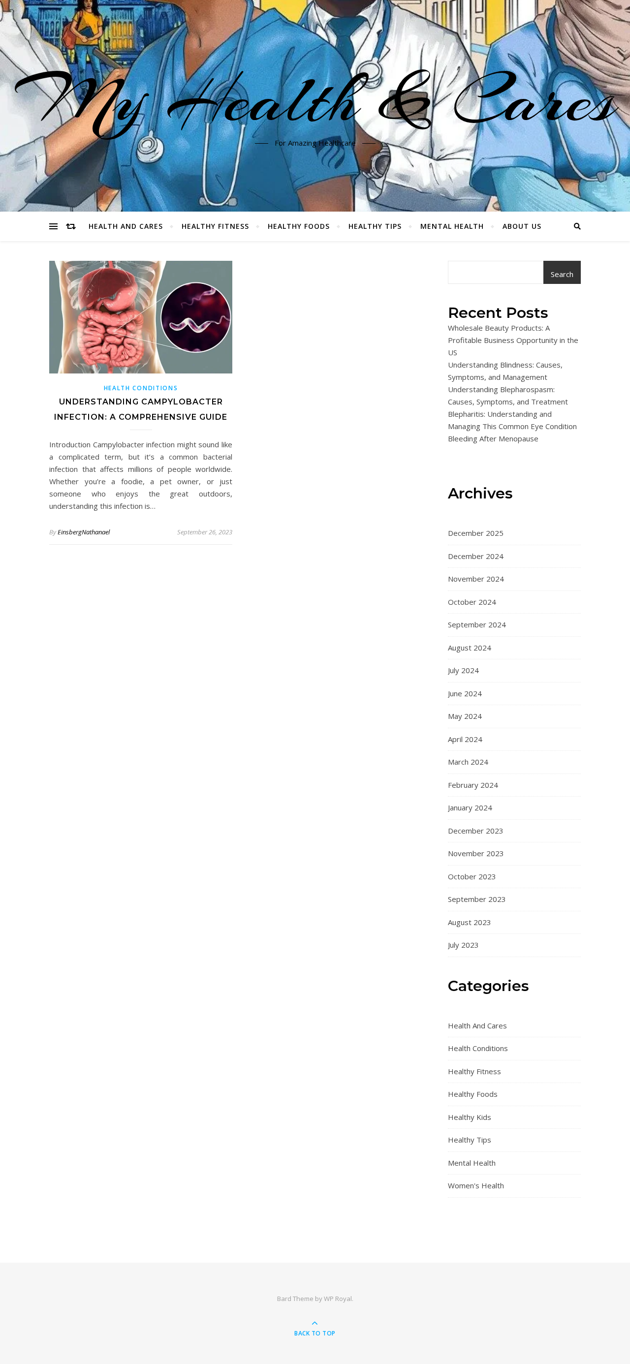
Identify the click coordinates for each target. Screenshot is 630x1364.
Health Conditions (141, 388)
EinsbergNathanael (84, 531)
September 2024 (477, 624)
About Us (522, 226)
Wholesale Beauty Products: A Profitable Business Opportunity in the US (513, 340)
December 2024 (476, 556)
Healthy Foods (299, 226)
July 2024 (463, 670)
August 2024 (469, 647)
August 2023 (469, 922)
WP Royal (338, 1298)
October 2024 (472, 602)
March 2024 (468, 762)
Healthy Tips (375, 226)
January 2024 (470, 807)
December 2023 (476, 831)
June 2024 (465, 693)
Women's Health (476, 1185)
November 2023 (476, 853)
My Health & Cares (315, 100)
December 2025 (476, 533)
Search (562, 274)
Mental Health (452, 226)
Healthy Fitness (215, 226)
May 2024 (465, 716)
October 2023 (472, 876)
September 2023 (477, 899)
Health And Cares (126, 226)
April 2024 (465, 739)
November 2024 (476, 579)
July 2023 (463, 945)
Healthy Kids (469, 1117)
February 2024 (473, 785)
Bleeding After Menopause (493, 438)
